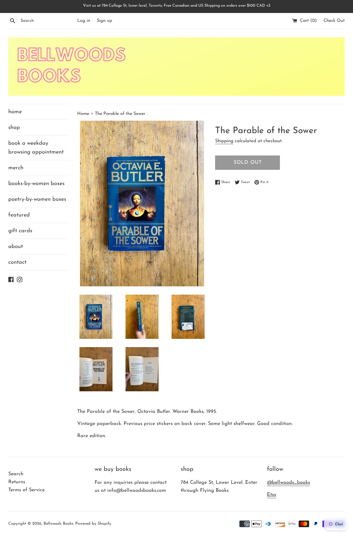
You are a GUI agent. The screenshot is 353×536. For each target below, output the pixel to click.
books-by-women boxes (36, 183)
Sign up (104, 21)
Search (15, 474)
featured (19, 215)
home (15, 112)
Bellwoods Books (58, 524)
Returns (16, 482)
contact (17, 262)
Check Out (334, 21)
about (15, 246)
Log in (83, 21)
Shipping (224, 141)
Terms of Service (26, 490)
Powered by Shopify (93, 524)
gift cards (20, 231)
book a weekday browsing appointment (36, 148)
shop (14, 127)
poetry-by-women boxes (37, 199)
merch (15, 168)
